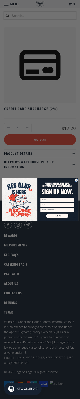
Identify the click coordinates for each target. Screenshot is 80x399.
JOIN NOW (57, 216)
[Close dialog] (76, 180)
